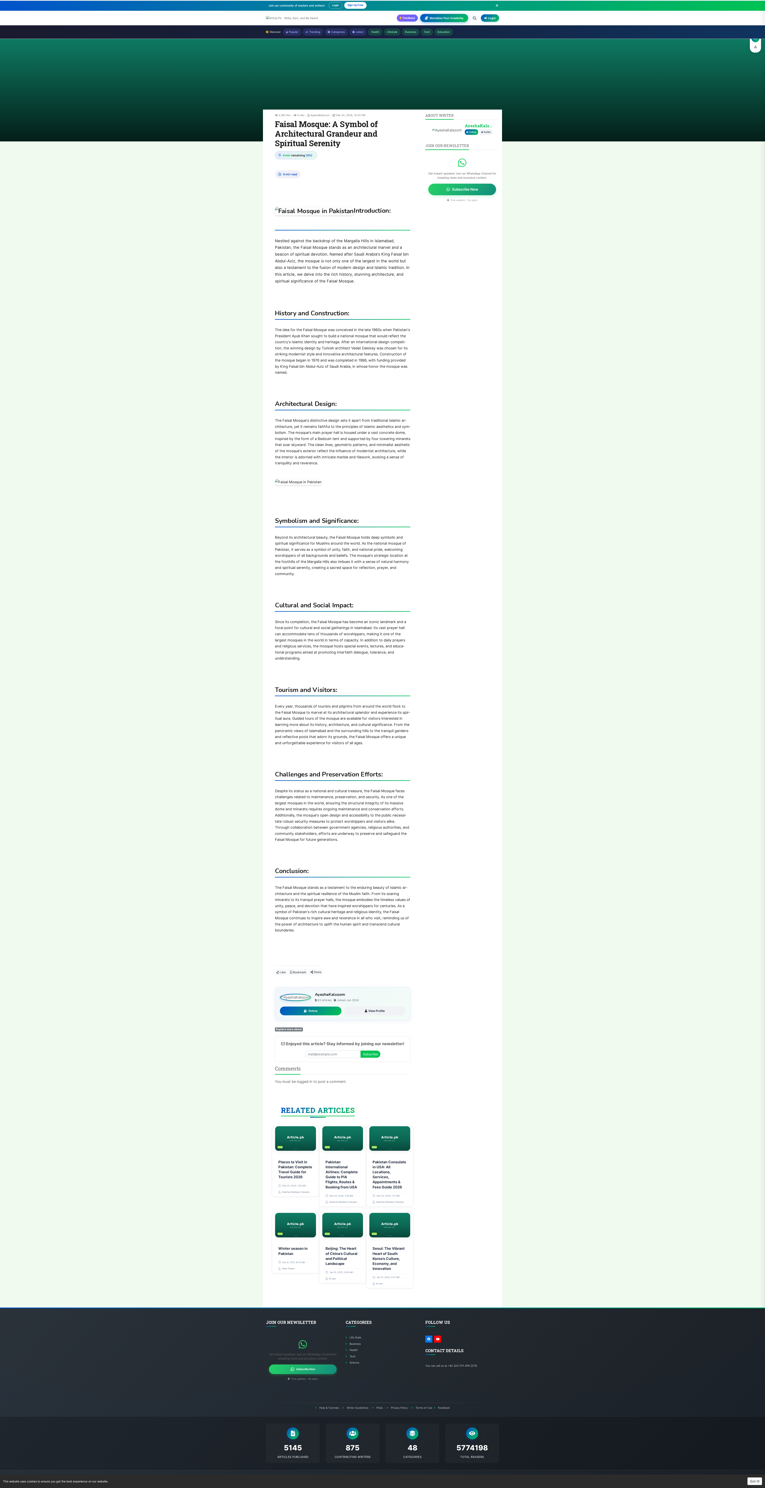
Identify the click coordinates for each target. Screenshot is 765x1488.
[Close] (497, 5)
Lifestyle (392, 31)
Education (443, 31)
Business (410, 31)
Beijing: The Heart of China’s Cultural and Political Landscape (341, 1256)
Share (317, 972)
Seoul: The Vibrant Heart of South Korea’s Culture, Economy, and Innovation (389, 1259)
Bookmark (299, 972)
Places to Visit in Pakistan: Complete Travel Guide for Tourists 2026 (295, 1169)
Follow (313, 1010)
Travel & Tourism (280, 1147)
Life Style (355, 1337)
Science (354, 1362)
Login (335, 5)
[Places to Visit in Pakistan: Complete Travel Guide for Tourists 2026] (295, 1138)
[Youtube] (437, 1339)
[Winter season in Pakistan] (295, 1225)
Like (283, 972)
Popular (293, 31)
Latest (360, 31)
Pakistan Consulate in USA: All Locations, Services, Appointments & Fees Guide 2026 (389, 1174)
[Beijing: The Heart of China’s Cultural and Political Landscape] (342, 1225)
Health (375, 31)
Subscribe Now (465, 189)
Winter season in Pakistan (293, 1251)
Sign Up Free (355, 5)
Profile (487, 132)
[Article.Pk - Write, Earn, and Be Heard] (292, 18)
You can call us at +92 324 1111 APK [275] (451, 1365)
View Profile (376, 1010)
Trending (314, 31)
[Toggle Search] (475, 18)
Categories (338, 31)
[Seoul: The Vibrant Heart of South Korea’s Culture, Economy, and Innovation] (389, 1225)
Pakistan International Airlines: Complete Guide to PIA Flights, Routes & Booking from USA (342, 1174)
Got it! (754, 1481)
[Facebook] (428, 1339)
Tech (427, 31)
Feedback (444, 1407)
